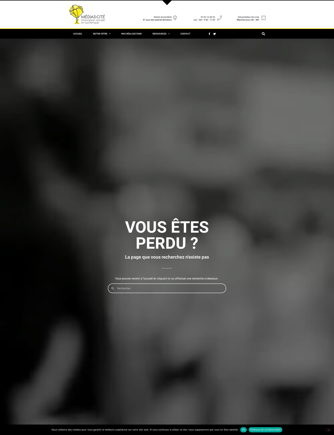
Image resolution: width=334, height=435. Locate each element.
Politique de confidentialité (265, 429)
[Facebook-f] (209, 33)
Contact (185, 33)
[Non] (328, 429)
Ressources (159, 33)
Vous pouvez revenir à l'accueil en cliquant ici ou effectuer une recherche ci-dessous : (167, 278)
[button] (263, 34)
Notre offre (100, 33)
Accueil (77, 33)
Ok (243, 429)
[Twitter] (214, 33)
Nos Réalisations (131, 33)
